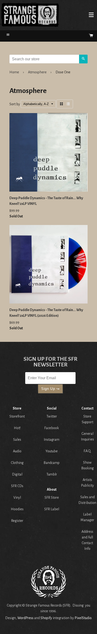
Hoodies (17, 509)
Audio (17, 451)
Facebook (51, 428)
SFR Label (51, 509)
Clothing (17, 463)
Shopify (46, 618)
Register (17, 521)
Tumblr (51, 474)
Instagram (51, 439)
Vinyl (17, 497)
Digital (17, 474)
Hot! (17, 428)
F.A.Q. (87, 451)
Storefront (17, 416)
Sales (17, 439)
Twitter (51, 416)
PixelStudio (83, 618)
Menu (91, 14)
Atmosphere (37, 72)
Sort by (14, 104)
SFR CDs (17, 486)
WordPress (25, 618)
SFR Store (51, 497)
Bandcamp (52, 463)
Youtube (51, 451)
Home (29, 14)
